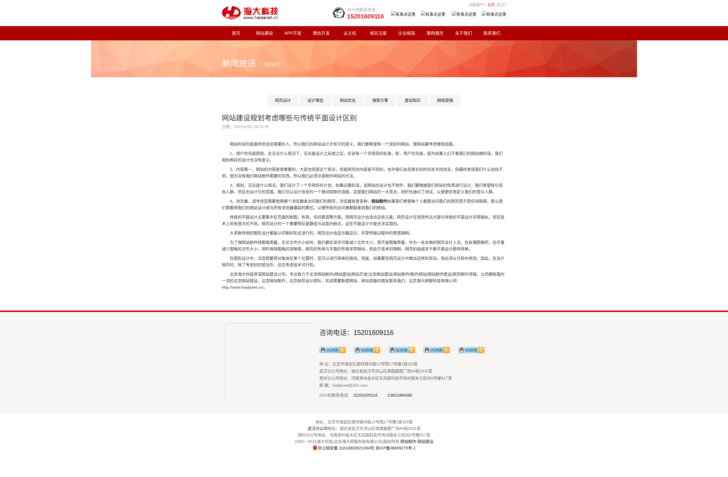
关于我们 (463, 33)
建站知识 (413, 100)
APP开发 (292, 33)
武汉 (500, 5)
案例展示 (435, 33)
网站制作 (408, 441)
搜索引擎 (380, 100)
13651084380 (399, 395)
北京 (491, 5)
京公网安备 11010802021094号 (346, 448)
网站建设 (264, 33)
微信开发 (321, 33)
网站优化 (348, 100)
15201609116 (373, 332)
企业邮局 (406, 33)
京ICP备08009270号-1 (395, 448)
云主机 (350, 33)
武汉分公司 (318, 428)
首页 (236, 33)
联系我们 (491, 33)
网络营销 (445, 100)
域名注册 (378, 33)
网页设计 (283, 100)
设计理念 (315, 100)
